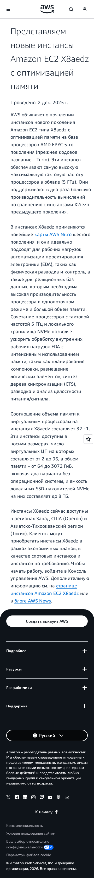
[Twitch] (42, 798)
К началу (43, 811)
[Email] (67, 798)
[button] (47, 621)
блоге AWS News (32, 601)
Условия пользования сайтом (31, 833)
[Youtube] (50, 798)
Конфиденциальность (24, 825)
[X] (8, 798)
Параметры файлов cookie (28, 855)
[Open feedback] (88, 439)
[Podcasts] (58, 798)
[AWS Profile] (84, 9)
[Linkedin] (25, 798)
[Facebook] (17, 798)
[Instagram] (33, 798)
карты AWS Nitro (53, 234)
